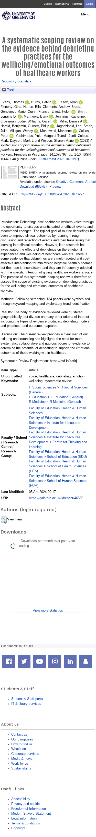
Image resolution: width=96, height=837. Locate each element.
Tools (11, 90)
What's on (18, 749)
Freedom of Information (28, 809)
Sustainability (21, 768)
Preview (55, 186)
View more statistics (48, 610)
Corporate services (25, 754)
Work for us (19, 763)
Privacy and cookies (26, 804)
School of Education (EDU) (67, 457)
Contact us (19, 734)
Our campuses (22, 739)
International (62, 3)
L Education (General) (67, 397)
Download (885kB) (33, 186)
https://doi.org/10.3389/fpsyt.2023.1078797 (52, 194)
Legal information (24, 818)
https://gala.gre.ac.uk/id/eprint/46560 (56, 498)
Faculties (77, 3)
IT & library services (26, 704)
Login (89, 3)
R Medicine (37, 402)
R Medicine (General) (65, 402)
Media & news (21, 758)
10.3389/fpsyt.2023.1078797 (57, 159)
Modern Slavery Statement (31, 813)
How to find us (22, 744)
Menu (85, 14)
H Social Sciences (42, 387)
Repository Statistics (16, 81)
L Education (38, 397)
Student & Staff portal (27, 699)
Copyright (18, 828)
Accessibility (20, 799)
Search (48, 3)
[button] (4, 520)
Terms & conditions (25, 823)
